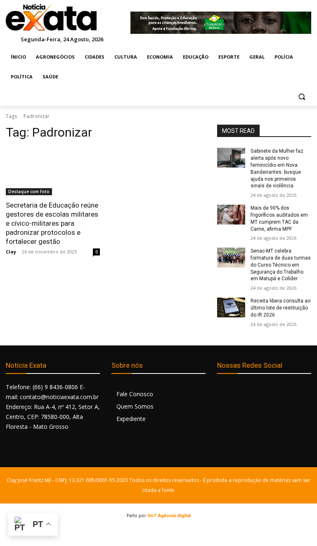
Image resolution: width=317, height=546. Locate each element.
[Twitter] (261, 391)
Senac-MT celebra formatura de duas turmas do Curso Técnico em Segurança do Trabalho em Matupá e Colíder (281, 264)
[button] (301, 96)
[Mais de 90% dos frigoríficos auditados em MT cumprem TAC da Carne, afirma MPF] (231, 215)
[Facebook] (224, 391)
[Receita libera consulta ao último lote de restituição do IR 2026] (231, 307)
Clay (11, 251)
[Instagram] (243, 391)
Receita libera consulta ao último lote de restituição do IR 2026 (280, 308)
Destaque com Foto (29, 191)
